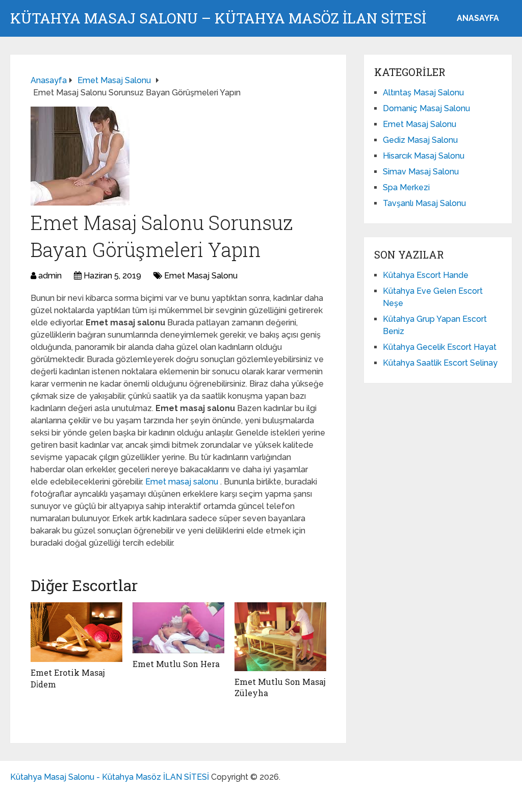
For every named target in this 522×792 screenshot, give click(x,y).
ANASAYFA (478, 18)
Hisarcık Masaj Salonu (423, 156)
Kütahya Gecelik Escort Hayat (440, 347)
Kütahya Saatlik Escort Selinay (440, 363)
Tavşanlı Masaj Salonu (424, 203)
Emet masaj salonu (182, 482)
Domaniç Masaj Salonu (426, 108)
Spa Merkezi (406, 187)
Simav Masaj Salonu (421, 171)
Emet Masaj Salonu (201, 275)
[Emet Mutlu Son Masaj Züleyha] (280, 636)
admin (50, 275)
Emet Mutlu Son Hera (176, 663)
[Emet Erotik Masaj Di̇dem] (76, 632)
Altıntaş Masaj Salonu (423, 92)
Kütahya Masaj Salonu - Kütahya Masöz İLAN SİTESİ (109, 777)
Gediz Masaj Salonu (420, 140)
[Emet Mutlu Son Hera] (178, 628)
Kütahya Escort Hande (425, 275)
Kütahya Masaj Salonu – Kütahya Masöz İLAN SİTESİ (218, 18)
